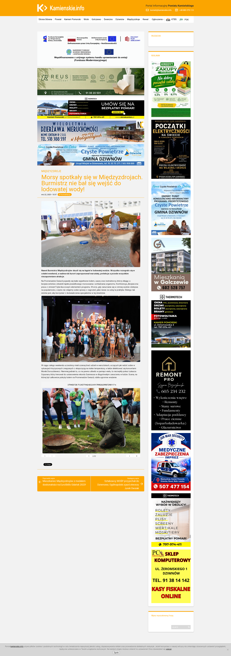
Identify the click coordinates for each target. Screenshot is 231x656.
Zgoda (116, 653)
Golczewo (96, 19)
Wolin (86, 19)
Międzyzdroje (133, 19)
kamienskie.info (16, 646)
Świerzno (108, 19)
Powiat (58, 19)
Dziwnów (120, 19)
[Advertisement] (90, 504)
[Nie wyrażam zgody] (227, 649)
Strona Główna (45, 19)
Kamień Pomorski (72, 19)
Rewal (145, 19)
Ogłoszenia (157, 19)
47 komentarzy (64, 195)
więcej (169, 649)
